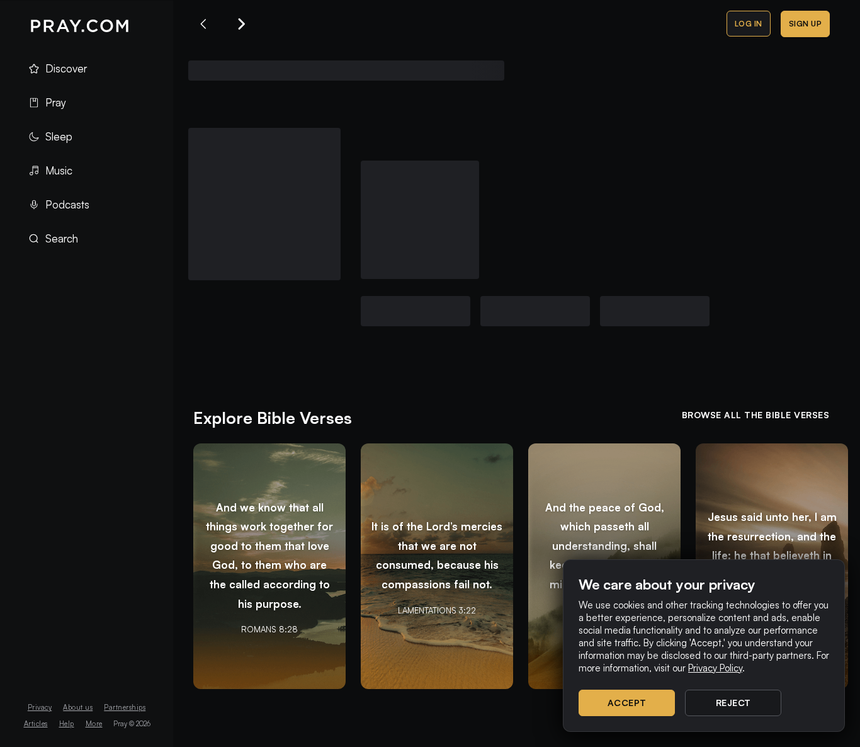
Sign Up (805, 23)
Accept (627, 702)
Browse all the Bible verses (756, 414)
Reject (733, 702)
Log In (748, 23)
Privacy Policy (715, 668)
